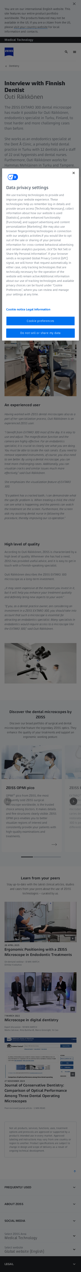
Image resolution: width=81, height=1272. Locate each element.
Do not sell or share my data (40, 333)
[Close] (74, 173)
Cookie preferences (40, 321)
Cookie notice (16, 309)
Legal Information (38, 309)
